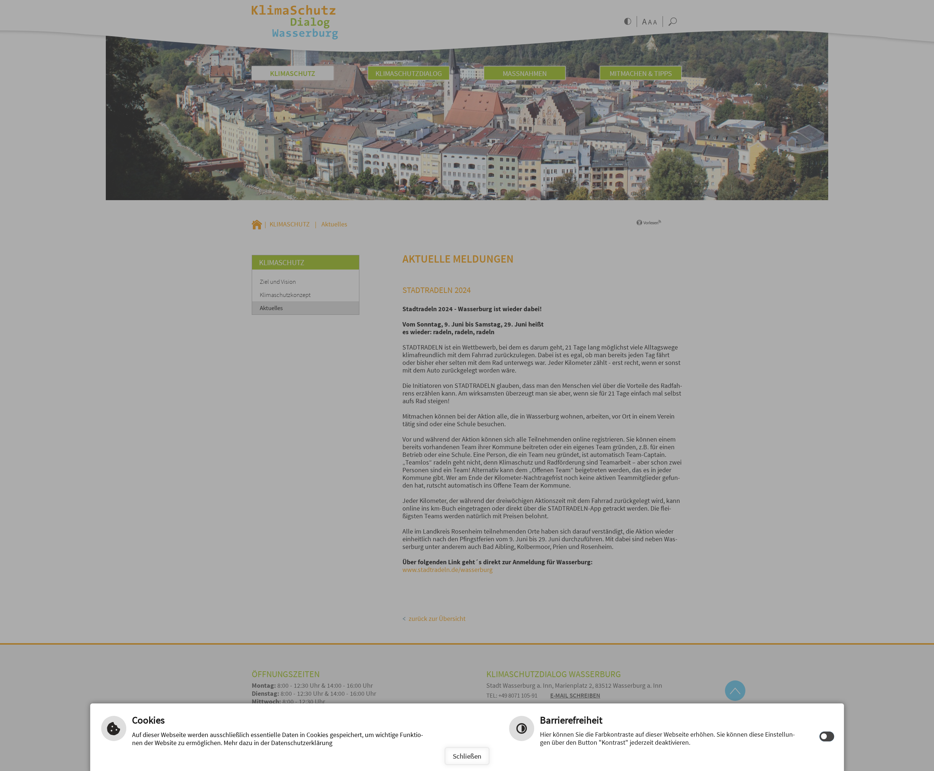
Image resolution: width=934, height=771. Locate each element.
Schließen (467, 756)
